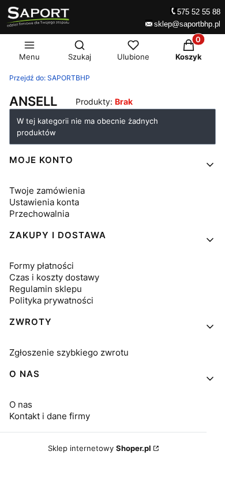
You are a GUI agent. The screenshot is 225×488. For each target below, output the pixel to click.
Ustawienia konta (44, 202)
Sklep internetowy (99, 448)
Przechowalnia (39, 213)
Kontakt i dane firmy (49, 416)
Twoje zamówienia (47, 190)
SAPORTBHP (49, 77)
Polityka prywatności (51, 300)
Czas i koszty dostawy (54, 277)
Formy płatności (41, 265)
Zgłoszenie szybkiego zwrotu (69, 352)
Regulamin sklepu (45, 288)
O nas (20, 404)
